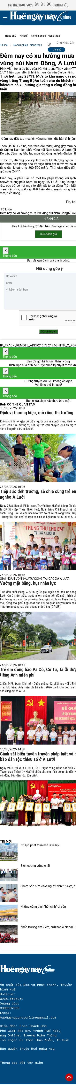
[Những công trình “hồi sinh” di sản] (9, 913)
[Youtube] (49, 5)
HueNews (58, 5)
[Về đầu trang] (69, 1077)
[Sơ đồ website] (36, 5)
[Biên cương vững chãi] (9, 872)
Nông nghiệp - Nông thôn (45, 35)
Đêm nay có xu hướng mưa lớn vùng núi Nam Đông (34, 213)
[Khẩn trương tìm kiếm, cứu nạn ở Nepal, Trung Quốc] (9, 934)
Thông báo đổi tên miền (21, 1062)
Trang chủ (10, 35)
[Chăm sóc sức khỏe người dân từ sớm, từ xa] (9, 893)
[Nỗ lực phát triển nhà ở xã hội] (9, 852)
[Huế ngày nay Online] (43, 18)
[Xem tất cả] (7, 18)
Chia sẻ (57, 49)
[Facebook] (43, 5)
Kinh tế (23, 35)
